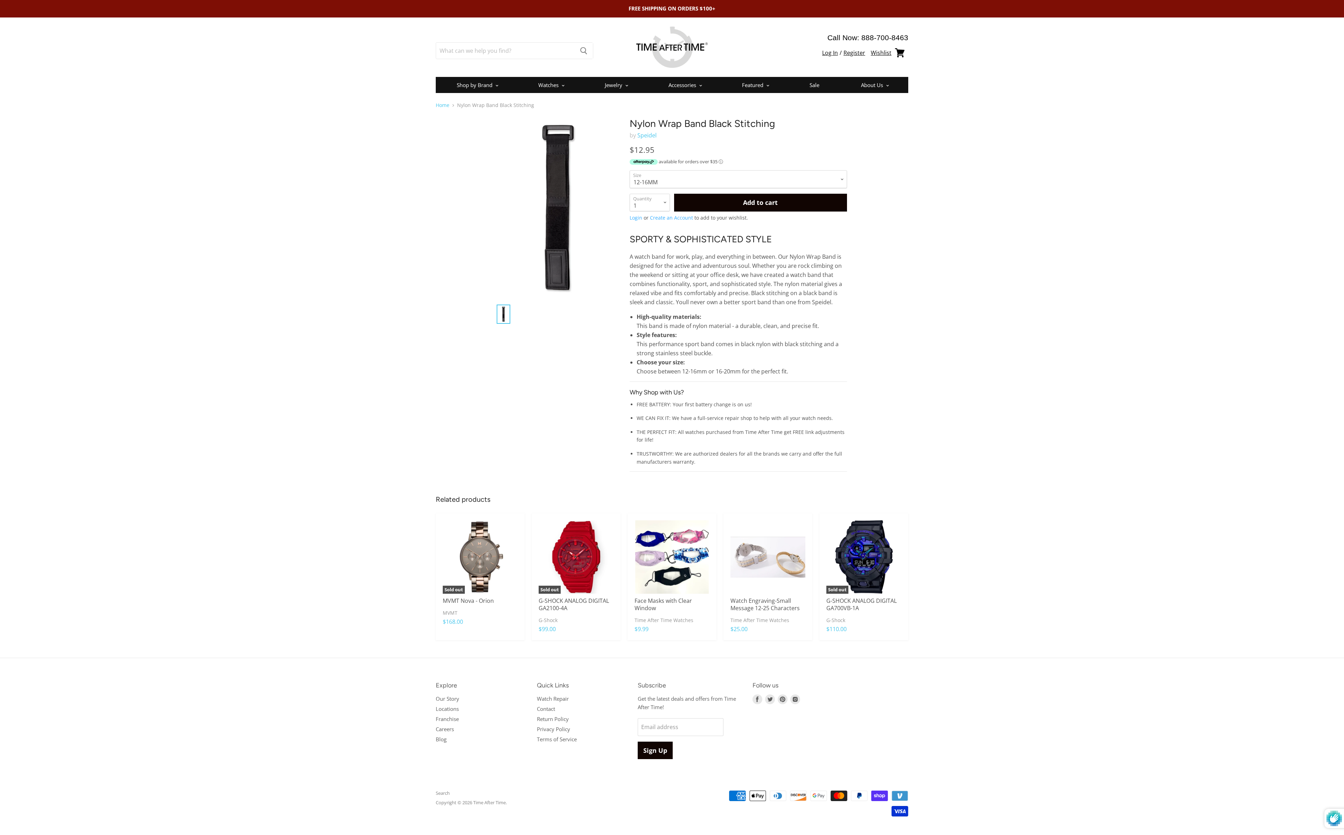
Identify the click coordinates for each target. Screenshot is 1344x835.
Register (854, 53)
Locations (447, 708)
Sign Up (655, 750)
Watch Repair (553, 698)
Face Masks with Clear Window (663, 604)
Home (442, 105)
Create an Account (671, 217)
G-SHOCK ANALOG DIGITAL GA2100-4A (574, 604)
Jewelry (614, 84)
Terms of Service (557, 739)
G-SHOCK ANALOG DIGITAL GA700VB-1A (861, 604)
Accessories (683, 84)
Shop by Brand (475, 84)
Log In (830, 53)
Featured (753, 84)
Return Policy (553, 718)
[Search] (583, 51)
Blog (441, 739)
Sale (814, 84)
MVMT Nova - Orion (468, 601)
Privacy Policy (553, 729)
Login (636, 217)
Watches (549, 84)
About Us (872, 84)
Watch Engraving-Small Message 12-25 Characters (765, 604)
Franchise (447, 718)
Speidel (647, 135)
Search (443, 793)
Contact (546, 708)
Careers (445, 729)
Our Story (447, 698)
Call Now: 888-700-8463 (867, 38)
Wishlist (881, 53)
